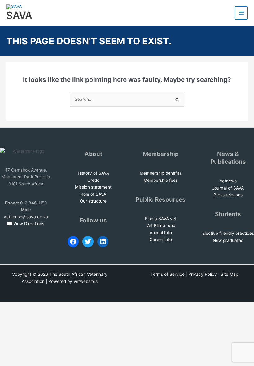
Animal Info (161, 232)
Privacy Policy (202, 274)
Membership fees (160, 180)
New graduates (228, 240)
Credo (93, 180)
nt (109, 187)
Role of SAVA (93, 194)
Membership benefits (161, 173)
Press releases (228, 194)
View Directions (28, 223)
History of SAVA (93, 173)
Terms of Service (168, 274)
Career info (161, 239)
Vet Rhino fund (160, 225)
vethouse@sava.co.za (26, 216)
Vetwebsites (85, 281)
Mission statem (90, 187)
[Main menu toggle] (241, 13)
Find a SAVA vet (161, 218)
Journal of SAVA (228, 187)
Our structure (93, 201)
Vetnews (228, 180)
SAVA (19, 15)
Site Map (229, 274)
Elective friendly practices (228, 233)
